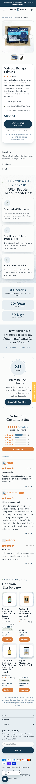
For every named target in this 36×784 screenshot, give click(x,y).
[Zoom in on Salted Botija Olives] (18, 36)
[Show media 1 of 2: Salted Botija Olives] (14, 58)
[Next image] (31, 36)
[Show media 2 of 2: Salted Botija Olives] (21, 58)
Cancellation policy (10, 779)
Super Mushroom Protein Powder (26, 663)
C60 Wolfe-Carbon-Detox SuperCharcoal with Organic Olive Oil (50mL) (9, 666)
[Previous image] (5, 36)
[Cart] (32, 9)
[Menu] (4, 9)
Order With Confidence (18, 402)
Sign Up (18, 750)
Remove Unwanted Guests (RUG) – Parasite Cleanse (9, 613)
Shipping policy (25, 775)
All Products (11, 17)
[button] (9, 435)
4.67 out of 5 (23, 426)
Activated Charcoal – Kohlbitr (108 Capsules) (25, 612)
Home (4, 17)
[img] (8, 468)
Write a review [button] (18, 449)
